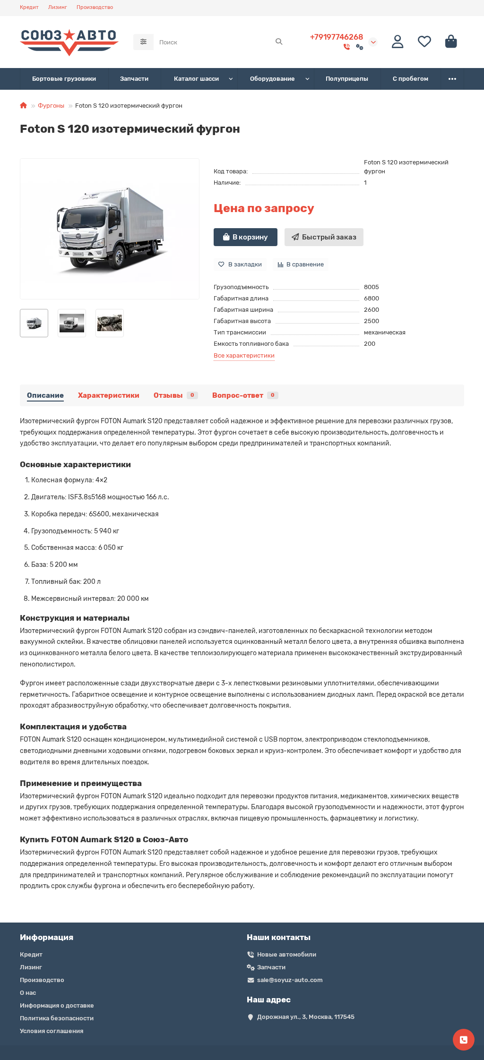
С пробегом (410, 78)
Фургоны (51, 105)
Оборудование (272, 78)
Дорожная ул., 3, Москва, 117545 (305, 1016)
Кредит (29, 7)
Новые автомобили (286, 954)
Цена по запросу (264, 208)
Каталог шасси (196, 78)
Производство (95, 7)
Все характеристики (244, 355)
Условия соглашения (51, 1030)
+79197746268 (336, 37)
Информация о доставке (57, 1005)
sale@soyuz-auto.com (290, 979)
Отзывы (174, 395)
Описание (45, 395)
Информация (46, 937)
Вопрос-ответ (243, 395)
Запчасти (134, 78)
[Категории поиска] (143, 42)
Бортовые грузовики (64, 78)
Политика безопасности (57, 1018)
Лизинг (57, 7)
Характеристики (108, 395)
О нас (28, 992)
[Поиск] (278, 42)
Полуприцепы (347, 78)
